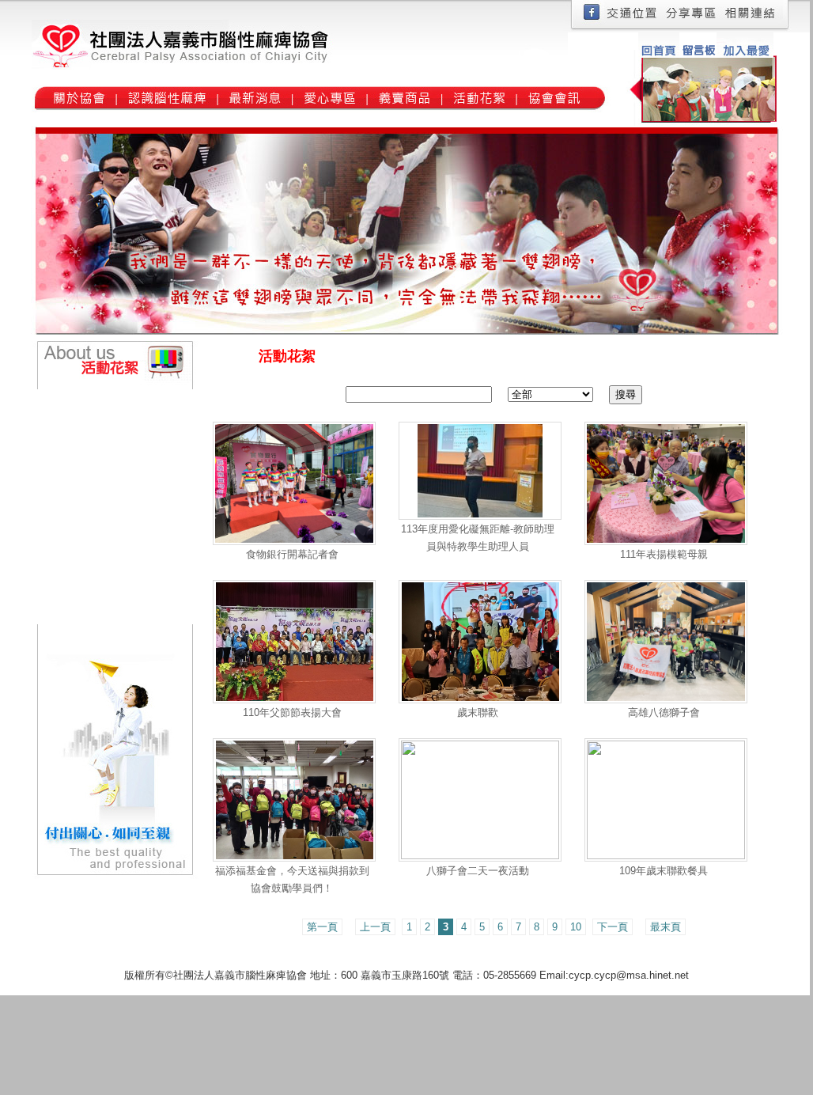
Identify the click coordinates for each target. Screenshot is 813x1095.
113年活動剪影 (101, 454)
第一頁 (322, 927)
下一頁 (612, 927)
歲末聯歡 (477, 712)
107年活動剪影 (101, 585)
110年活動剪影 (101, 507)
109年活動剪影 (101, 533)
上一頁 (375, 927)
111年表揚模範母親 (664, 554)
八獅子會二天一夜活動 (477, 871)
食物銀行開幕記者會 (292, 554)
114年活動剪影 (101, 428)
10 (575, 927)
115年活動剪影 (101, 402)
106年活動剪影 (101, 611)
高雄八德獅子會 (664, 712)
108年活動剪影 (101, 559)
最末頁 (665, 927)
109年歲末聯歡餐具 (663, 871)
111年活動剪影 (100, 481)
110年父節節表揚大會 (292, 712)
